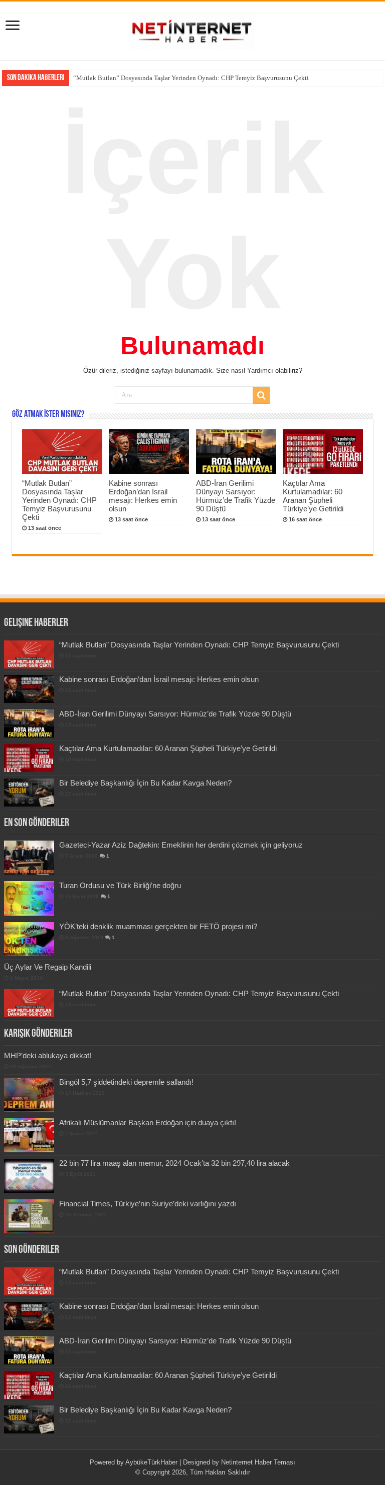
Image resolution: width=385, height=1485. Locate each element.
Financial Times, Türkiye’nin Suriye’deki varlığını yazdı (147, 1203)
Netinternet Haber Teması (258, 1462)
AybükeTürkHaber (151, 1462)
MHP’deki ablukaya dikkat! (47, 1055)
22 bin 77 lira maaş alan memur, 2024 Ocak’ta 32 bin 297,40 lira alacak (174, 1163)
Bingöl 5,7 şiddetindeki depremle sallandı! (126, 1082)
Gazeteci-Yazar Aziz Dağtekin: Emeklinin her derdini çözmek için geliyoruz (181, 845)
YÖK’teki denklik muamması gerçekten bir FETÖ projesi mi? (158, 926)
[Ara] (261, 395)
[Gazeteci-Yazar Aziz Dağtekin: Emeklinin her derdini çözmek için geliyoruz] (29, 858)
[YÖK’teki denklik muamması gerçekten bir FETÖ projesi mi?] (29, 939)
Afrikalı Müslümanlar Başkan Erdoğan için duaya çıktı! (147, 1122)
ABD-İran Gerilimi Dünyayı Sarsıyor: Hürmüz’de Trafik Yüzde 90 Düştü (235, 496)
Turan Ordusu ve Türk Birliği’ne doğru (120, 885)
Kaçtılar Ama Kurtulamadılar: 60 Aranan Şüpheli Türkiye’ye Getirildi (313, 496)
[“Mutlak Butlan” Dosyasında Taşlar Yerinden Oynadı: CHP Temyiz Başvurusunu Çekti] (29, 1003)
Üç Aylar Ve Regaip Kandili (47, 967)
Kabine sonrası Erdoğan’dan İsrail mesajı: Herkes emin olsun (155, 78)
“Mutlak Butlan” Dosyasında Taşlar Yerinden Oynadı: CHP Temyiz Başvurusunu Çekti (59, 500)
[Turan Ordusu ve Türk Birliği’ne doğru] (29, 898)
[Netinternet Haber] (192, 29)
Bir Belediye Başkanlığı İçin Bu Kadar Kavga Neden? (145, 783)
